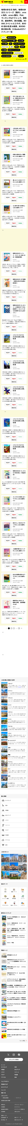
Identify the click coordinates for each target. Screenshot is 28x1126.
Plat (11, 43)
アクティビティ (5, 905)
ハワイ (7, 820)
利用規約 (3, 1107)
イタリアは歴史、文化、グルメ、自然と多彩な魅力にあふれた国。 (17, 686)
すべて (3, 37)
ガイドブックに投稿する (19, 1109)
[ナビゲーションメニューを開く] (26, 2)
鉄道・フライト (14, 905)
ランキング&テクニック (19, 43)
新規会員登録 (5, 1097)
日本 (6, 845)
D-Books (21, 56)
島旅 (12, 46)
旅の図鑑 (4, 50)
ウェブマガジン (5, 1081)
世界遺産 (14, 898)
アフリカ (7, 840)
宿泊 (23, 891)
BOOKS (14, 56)
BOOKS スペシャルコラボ (13, 50)
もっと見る (22, 1040)
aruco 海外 (20, 40)
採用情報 (3, 1111)
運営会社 (3, 1104)
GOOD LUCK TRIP (5, 1100)
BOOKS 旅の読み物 (6, 56)
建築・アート (14, 891)
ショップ (22, 905)
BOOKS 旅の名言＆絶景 (7, 53)
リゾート (7, 825)
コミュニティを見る (14, 1059)
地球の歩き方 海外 (11, 37)
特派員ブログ (4, 1084)
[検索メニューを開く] (22, 2)
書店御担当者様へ (5, 1109)
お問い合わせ (17, 1111)
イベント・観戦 (5, 898)
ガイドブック (7, 5)
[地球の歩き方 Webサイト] (7, 1)
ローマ (19, 686)
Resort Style (5, 46)
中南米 (7, 810)
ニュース (3, 1090)
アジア (6, 830)
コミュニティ (4, 1095)
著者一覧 (3, 1093)
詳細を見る (14, 91)
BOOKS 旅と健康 (18, 53)
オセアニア (8, 815)
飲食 (5, 891)
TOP (2, 5)
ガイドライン (17, 1107)
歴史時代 (22, 46)
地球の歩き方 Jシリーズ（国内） (9, 40)
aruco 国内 (4, 43)
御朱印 (16, 46)
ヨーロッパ (8, 800)
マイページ (18, 1097)
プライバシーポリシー (19, 1104)
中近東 (7, 835)
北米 (6, 805)
